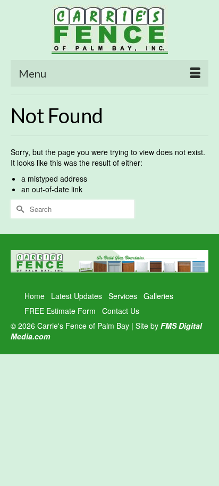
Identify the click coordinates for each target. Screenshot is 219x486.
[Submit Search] (19, 209)
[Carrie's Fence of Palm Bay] (109, 29)
